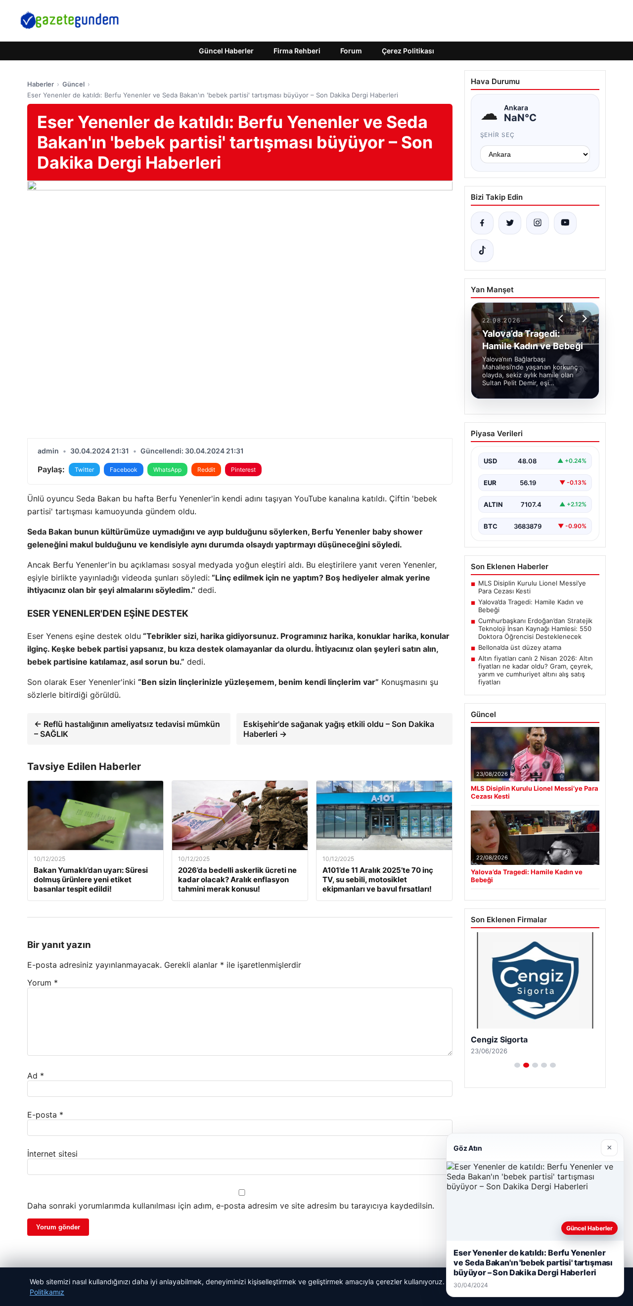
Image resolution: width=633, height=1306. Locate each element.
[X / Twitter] (509, 223)
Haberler (40, 84)
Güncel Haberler (226, 50)
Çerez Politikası (408, 50)
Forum (351, 50)
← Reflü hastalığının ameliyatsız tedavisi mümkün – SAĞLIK (127, 729)
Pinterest (243, 469)
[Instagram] (537, 223)
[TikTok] (482, 250)
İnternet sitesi (52, 1154)
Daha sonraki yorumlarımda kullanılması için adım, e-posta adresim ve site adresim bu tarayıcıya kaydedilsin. (230, 1206)
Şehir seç (497, 134)
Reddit (206, 469)
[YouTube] (565, 223)
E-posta (45, 1115)
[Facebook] (482, 223)
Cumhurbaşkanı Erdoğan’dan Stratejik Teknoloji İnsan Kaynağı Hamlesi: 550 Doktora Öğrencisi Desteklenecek (535, 628)
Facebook (123, 469)
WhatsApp (167, 469)
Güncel (73, 84)
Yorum (42, 983)
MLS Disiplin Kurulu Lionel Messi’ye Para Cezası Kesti (532, 587)
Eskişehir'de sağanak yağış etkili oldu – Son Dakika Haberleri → (338, 729)
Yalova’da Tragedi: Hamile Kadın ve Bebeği (531, 606)
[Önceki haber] (562, 318)
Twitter (84, 469)
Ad (35, 1076)
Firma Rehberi (296, 50)
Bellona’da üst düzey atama (519, 647)
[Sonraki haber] (583, 318)
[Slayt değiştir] (517, 1065)
